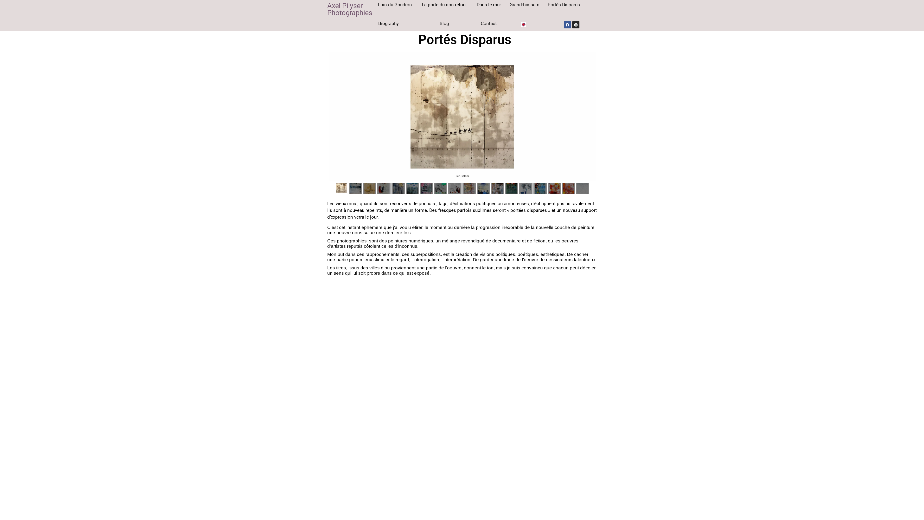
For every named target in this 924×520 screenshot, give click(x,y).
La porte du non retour (444, 4)
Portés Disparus (564, 4)
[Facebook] (567, 24)
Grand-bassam (524, 4)
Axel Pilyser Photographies (349, 9)
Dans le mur (489, 4)
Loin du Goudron (395, 4)
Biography (388, 23)
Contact (489, 23)
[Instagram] (575, 24)
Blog (444, 23)
